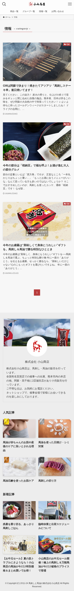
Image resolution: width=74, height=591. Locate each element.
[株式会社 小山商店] (37, 4)
